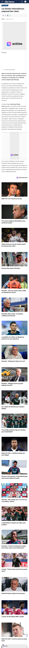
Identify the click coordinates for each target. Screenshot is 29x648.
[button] (3, 1)
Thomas (3, 19)
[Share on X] (8, 15)
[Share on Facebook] (5, 15)
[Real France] (10, 1)
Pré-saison (5, 5)
